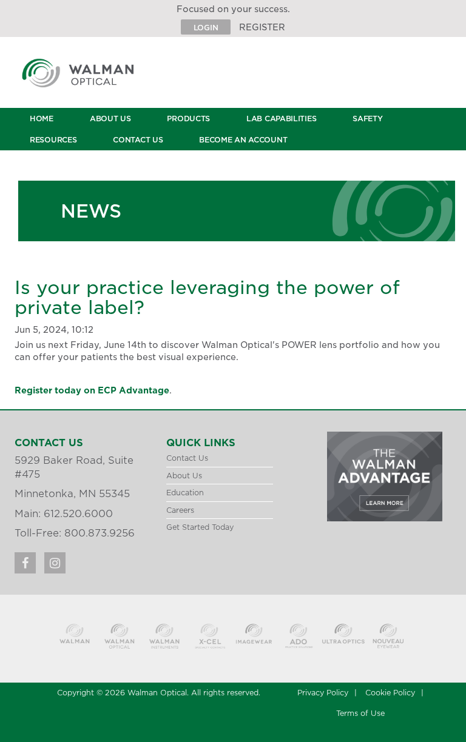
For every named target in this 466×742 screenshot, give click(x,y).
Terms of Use (360, 713)
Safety (367, 118)
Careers (180, 510)
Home (41, 118)
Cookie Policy (390, 692)
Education (185, 492)
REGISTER (262, 27)
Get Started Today (200, 527)
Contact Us (138, 139)
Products (188, 118)
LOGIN (206, 27)
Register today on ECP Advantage (92, 390)
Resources (53, 139)
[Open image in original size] (92, 80)
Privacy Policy (322, 692)
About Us (110, 118)
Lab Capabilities (281, 118)
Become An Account (243, 139)
